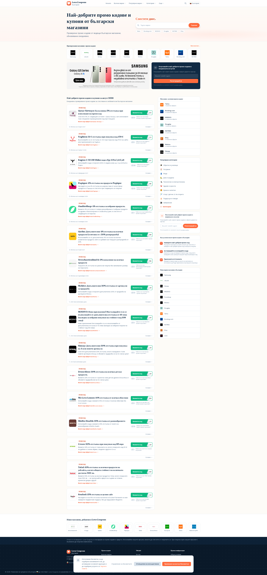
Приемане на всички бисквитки (176, 564)
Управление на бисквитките (121, 564)
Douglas (166, 31)
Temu (138, 31)
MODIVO (157, 31)
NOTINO (174, 31)
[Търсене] (185, 3)
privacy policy (178, 85)
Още (160, 3)
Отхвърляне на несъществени (147, 564)
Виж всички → (195, 46)
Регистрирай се (176, 81)
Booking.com (148, 31)
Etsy (182, 31)
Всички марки (119, 3)
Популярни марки (135, 3)
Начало (108, 3)
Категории (150, 3)
